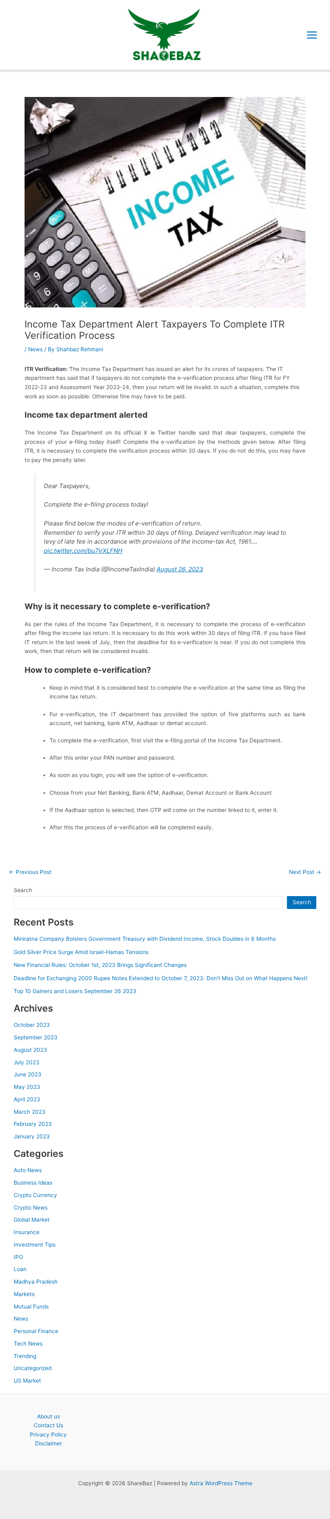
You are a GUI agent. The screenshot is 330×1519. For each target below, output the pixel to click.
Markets (24, 1294)
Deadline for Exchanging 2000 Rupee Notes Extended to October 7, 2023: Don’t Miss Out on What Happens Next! (160, 978)
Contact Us (48, 1425)
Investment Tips (35, 1244)
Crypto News (30, 1207)
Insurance (26, 1232)
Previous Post (30, 872)
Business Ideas (33, 1182)
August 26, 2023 (180, 569)
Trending (25, 1356)
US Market (27, 1380)
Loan (20, 1269)
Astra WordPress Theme (221, 1483)
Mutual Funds (31, 1306)
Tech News (28, 1343)
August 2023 (30, 1050)
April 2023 (27, 1099)
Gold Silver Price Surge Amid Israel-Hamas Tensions (81, 952)
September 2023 (36, 1037)
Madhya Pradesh (36, 1281)
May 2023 (27, 1087)
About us (48, 1416)
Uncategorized (33, 1368)
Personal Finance (36, 1331)
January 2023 (32, 1136)
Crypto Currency (35, 1195)
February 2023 (33, 1124)
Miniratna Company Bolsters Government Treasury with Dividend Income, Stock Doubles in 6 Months (145, 939)
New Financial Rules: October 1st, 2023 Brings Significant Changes (100, 965)
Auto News (28, 1170)
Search (23, 890)
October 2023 (32, 1025)
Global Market (32, 1219)
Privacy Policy (48, 1434)
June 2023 (27, 1074)
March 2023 (29, 1112)
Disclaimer (48, 1443)
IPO (18, 1257)
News (35, 349)
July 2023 (26, 1062)
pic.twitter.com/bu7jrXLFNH (83, 550)
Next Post (305, 872)
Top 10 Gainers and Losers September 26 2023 (75, 991)
